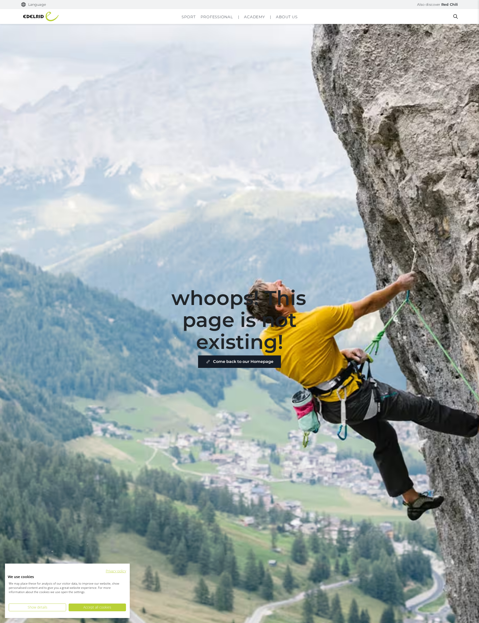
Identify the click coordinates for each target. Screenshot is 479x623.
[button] (33, 4)
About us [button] (286, 16)
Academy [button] (254, 16)
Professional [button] (217, 16)
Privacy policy (116, 571)
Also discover (437, 4)
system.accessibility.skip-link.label (239, 3)
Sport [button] (189, 16)
